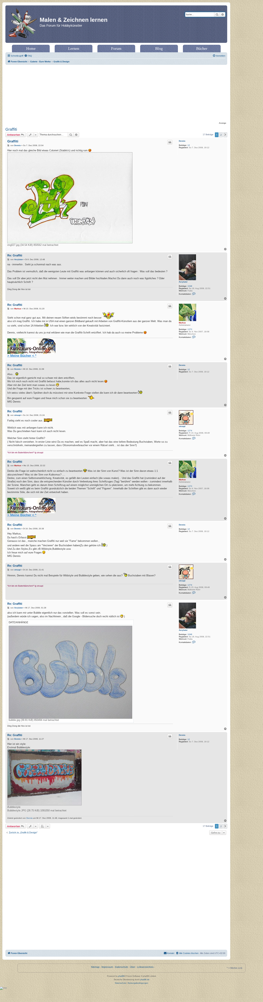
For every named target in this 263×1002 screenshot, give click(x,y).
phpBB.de (144, 979)
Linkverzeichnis (145, 967)
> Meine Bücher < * (21, 355)
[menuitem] (28, 55)
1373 (190, 329)
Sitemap (95, 967)
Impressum (107, 967)
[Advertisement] (116, 94)
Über (132, 967)
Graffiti (11, 129)
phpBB (121, 976)
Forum (116, 48)
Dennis (182, 141)
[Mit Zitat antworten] (169, 142)
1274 (190, 431)
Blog (159, 48)
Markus (182, 323)
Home (31, 48)
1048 (190, 286)
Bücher (201, 48)
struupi (182, 426)
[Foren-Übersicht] (23, 24)
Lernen (73, 48)
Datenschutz (121, 967)
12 (189, 145)
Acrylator (183, 282)
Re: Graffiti (14, 255)
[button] (225, 134)
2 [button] (221, 134)
